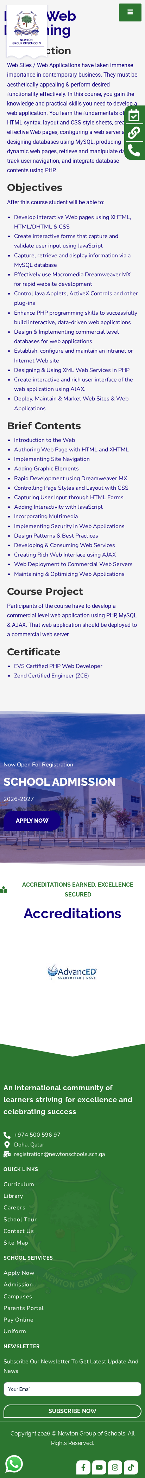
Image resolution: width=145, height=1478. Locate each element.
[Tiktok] (131, 1467)
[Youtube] (99, 1467)
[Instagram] (115, 1467)
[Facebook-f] (83, 1467)
